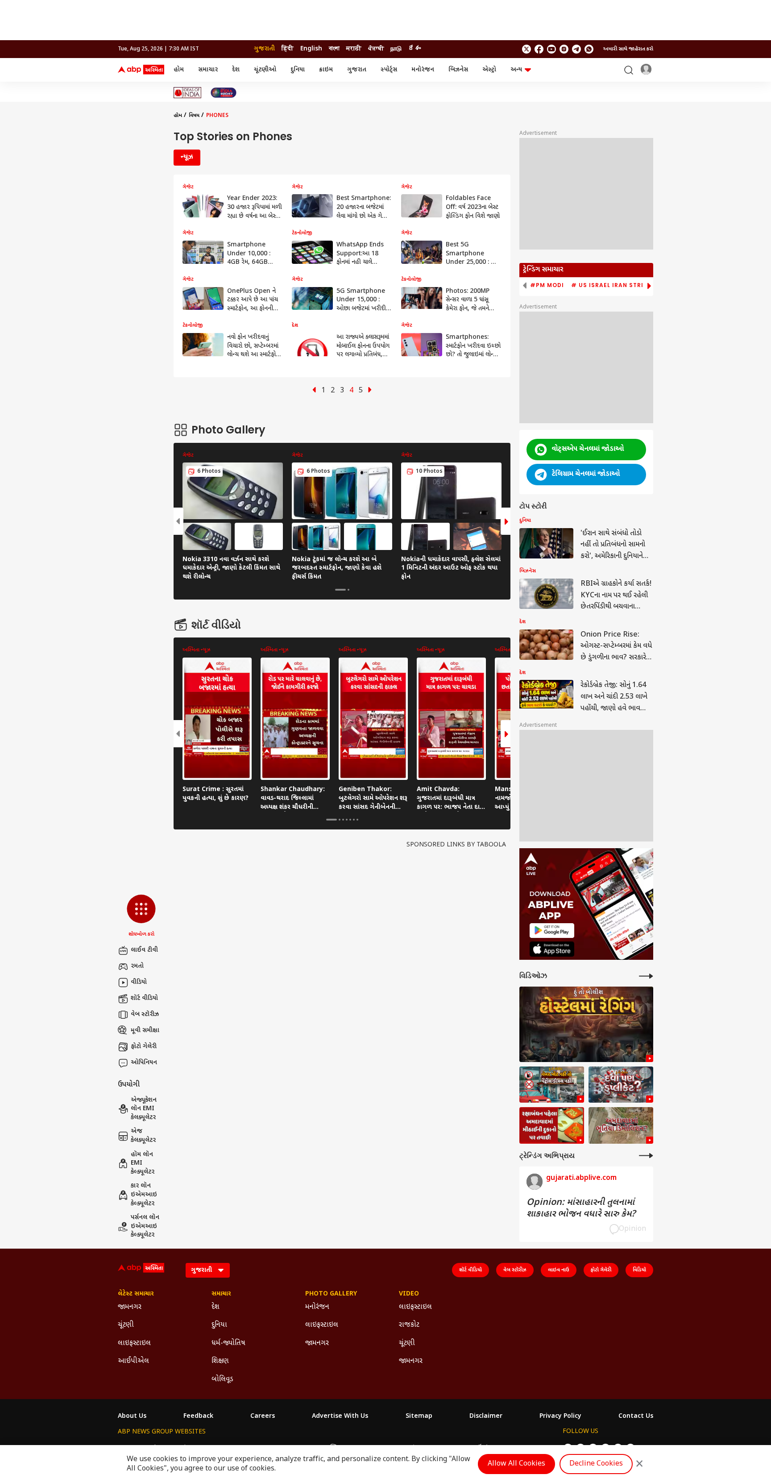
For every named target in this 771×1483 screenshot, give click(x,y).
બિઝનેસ (458, 70)
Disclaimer (485, 1416)
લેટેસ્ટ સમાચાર (136, 1294)
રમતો (137, 966)
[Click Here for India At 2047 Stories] (223, 92)
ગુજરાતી (264, 49)
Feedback (198, 1416)
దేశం (414, 49)
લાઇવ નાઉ (558, 1270)
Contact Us (635, 1416)
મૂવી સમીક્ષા (145, 1030)
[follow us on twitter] (526, 49)
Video (409, 1294)
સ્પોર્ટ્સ (389, 70)
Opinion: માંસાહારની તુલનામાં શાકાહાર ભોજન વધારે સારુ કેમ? (580, 1208)
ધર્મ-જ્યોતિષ (228, 1343)
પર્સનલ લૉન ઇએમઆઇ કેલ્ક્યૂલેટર (145, 1226)
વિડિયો (639, 1270)
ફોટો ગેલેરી (144, 1046)
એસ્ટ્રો (489, 70)
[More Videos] (646, 976)
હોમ (179, 70)
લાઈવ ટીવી (144, 950)
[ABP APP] (552, 930)
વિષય (194, 115)
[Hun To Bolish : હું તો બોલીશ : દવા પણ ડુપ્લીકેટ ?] (621, 1084)
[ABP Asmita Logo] (141, 70)
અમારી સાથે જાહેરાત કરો (628, 49)
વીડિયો (139, 982)
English (311, 49)
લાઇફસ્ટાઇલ (134, 1343)
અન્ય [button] (516, 70)
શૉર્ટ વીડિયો (144, 998)
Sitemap (419, 1416)
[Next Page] (370, 391)
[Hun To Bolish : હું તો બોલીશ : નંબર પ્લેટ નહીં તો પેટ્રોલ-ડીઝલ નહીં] (551, 1084)
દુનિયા (297, 70)
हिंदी (288, 49)
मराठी (353, 49)
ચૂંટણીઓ (265, 70)
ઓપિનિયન (144, 1062)
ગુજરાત (356, 70)
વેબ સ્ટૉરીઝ (145, 1014)
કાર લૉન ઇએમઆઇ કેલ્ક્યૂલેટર (144, 1195)
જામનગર (129, 1307)
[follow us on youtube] (551, 49)
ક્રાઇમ (326, 70)
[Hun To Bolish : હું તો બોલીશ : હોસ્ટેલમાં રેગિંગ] (586, 1024)
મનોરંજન (422, 70)
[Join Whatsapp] (589, 49)
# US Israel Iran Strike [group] (611, 285)
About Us (132, 1416)
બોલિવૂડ (222, 1379)
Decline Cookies (596, 1464)
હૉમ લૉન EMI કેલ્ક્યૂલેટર (142, 1163)
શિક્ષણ (220, 1361)
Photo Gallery (331, 1294)
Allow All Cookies (516, 1464)
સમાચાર (208, 70)
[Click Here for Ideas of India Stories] (188, 92)
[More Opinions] (646, 1155)
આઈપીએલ (133, 1361)
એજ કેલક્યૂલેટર (143, 1136)
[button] (141, 916)
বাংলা (334, 49)
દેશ (236, 70)
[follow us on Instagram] (564, 49)
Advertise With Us (340, 1416)
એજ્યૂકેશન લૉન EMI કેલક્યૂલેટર (144, 1109)
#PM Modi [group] (547, 285)
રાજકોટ (409, 1325)
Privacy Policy (560, 1416)
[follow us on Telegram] (576, 49)
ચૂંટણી (126, 1325)
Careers (262, 1416)
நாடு (396, 49)
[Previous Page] (314, 391)
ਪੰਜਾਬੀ (376, 49)
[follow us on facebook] (539, 49)
